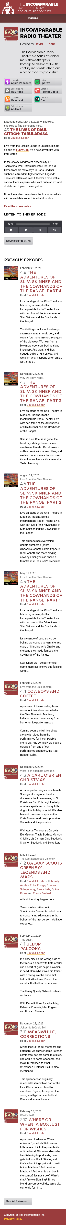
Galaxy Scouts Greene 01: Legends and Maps (41, 870)
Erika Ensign (38, 885)
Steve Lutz (43, 889)
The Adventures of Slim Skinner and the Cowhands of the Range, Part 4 (41, 282)
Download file (18, 240)
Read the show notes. (18, 206)
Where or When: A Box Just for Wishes (40, 1124)
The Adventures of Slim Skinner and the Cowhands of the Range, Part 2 (41, 493)
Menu (32, 18)
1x (40, 230)
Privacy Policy (13, 1218)
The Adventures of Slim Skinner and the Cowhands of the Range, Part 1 (41, 591)
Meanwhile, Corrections (38, 1034)
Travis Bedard (42, 893)
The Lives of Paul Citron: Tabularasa (26, 132)
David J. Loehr (45, 44)
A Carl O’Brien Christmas (40, 777)
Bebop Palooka (30, 946)
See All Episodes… (18, 1201)
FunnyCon (22, 150)
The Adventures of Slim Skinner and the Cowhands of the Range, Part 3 (41, 391)
